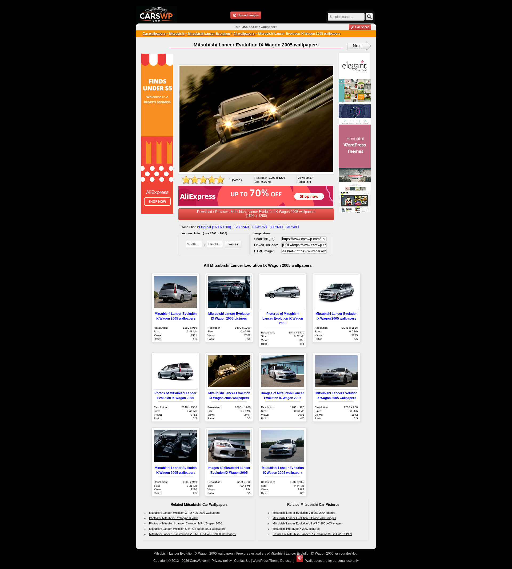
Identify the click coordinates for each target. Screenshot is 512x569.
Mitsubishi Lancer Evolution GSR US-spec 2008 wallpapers (187, 528)
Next (357, 45)
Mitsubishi (177, 33)
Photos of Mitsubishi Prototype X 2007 (173, 518)
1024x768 (259, 227)
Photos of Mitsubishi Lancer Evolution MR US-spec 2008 (185, 523)
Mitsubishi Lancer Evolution (208, 33)
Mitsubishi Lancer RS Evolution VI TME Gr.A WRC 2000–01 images (192, 534)
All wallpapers (244, 33)
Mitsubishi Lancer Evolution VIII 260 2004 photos (304, 512)
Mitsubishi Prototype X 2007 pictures (296, 528)
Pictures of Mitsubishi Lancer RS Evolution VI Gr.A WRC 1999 (312, 534)
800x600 (276, 227)
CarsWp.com (199, 561)
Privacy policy (221, 561)
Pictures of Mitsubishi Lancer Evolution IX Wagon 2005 (282, 318)
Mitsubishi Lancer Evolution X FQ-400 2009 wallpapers (184, 512)
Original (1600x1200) (215, 227)
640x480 (292, 227)
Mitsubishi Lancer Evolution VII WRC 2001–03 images (307, 523)
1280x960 (241, 227)
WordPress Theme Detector (273, 561)
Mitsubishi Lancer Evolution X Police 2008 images (304, 518)
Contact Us (242, 561)
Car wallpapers (154, 33)
